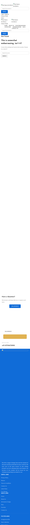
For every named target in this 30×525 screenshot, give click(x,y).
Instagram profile (5, 519)
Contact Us (4, 486)
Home (2, 496)
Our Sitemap (4, 491)
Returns (3, 480)
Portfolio (3, 507)
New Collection (5, 522)
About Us (3, 499)
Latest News (4, 488)
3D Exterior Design (6, 501)
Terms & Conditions (6, 483)
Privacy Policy (4, 477)
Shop (2, 504)
